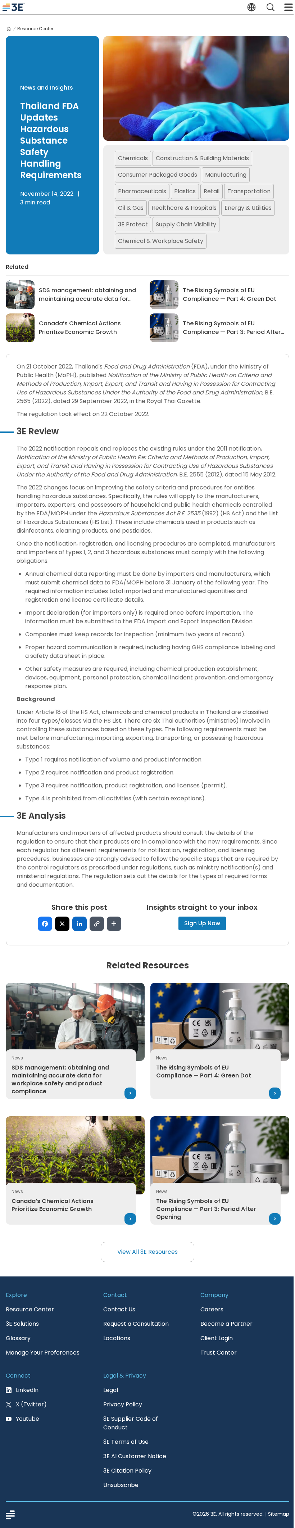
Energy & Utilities (248, 208)
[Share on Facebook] (45, 924)
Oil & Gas (131, 208)
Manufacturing (225, 175)
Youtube (27, 1419)
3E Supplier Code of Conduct (130, 1423)
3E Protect (133, 224)
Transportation (249, 191)
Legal (110, 1390)
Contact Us (119, 1309)
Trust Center (218, 1352)
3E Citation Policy (127, 1470)
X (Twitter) (31, 1404)
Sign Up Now (202, 923)
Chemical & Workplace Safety (160, 241)
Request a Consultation (136, 1324)
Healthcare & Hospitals (184, 208)
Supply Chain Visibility (186, 224)
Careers (211, 1309)
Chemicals (133, 158)
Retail (211, 191)
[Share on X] (62, 924)
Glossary (18, 1338)
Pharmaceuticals (142, 191)
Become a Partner (226, 1324)
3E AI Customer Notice (134, 1456)
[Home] (9, 29)
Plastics (185, 191)
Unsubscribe (121, 1485)
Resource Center (35, 29)
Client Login (216, 1338)
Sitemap (278, 1514)
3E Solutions (22, 1324)
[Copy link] (97, 924)
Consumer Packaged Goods (157, 175)
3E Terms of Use (126, 1442)
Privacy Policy (122, 1404)
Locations (116, 1338)
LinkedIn (27, 1390)
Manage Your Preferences (43, 1352)
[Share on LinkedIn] (79, 924)
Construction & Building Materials (202, 158)
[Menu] (287, 7)
